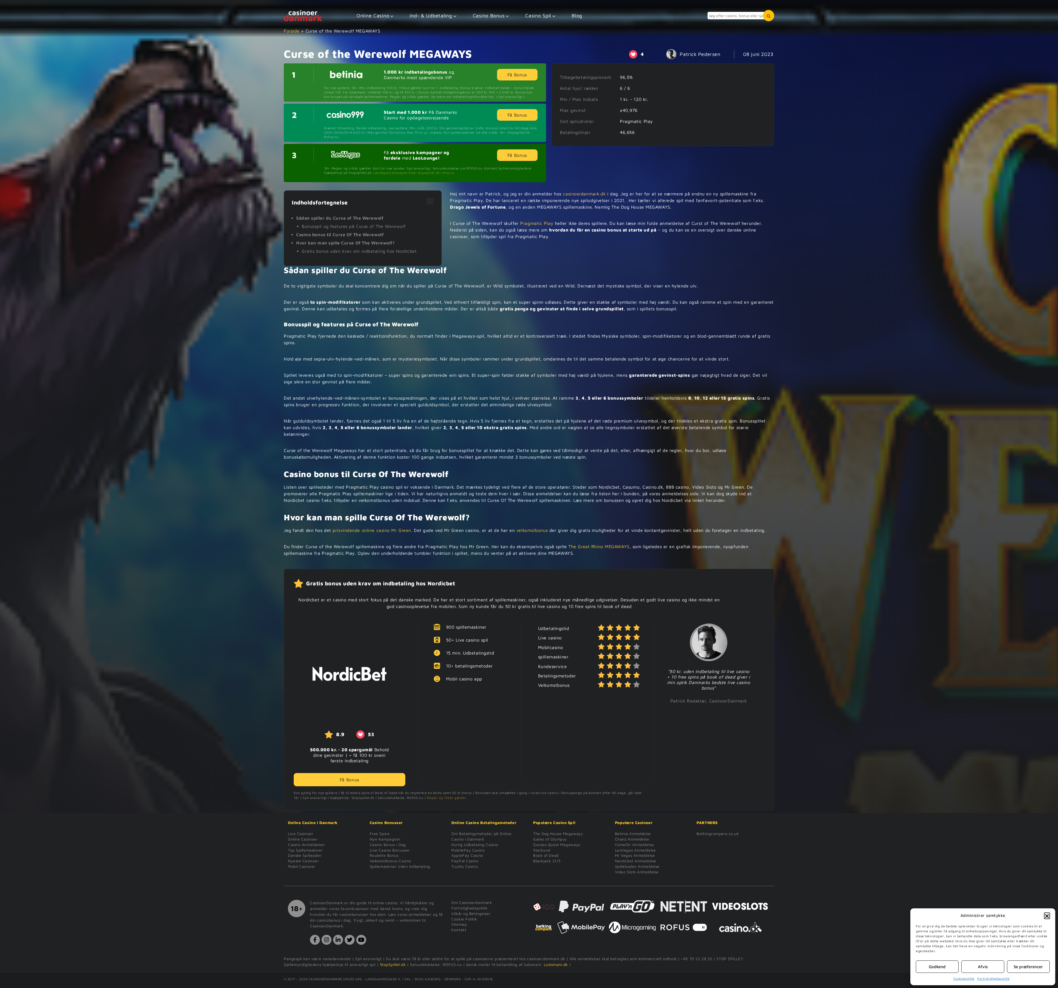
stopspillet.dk (429, 173)
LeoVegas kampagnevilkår (395, 173)
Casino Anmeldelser (306, 844)
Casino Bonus (489, 15)
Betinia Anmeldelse (633, 833)
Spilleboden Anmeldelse (637, 866)
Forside (291, 30)
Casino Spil (538, 15)
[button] (1047, 915)
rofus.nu (447, 173)
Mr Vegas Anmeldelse (635, 855)
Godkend (937, 966)
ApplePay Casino (467, 855)
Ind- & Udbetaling (431, 15)
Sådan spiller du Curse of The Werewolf (339, 218)
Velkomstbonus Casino (390, 860)
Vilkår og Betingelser (470, 913)
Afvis (983, 966)
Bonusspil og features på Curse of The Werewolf (354, 226)
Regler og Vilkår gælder (446, 798)
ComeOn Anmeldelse (634, 844)
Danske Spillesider (305, 855)
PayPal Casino (464, 860)
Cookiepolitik (964, 978)
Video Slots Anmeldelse (637, 871)
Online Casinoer (302, 839)
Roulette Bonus (384, 855)
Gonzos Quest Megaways (556, 844)
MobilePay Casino (468, 850)
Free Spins (380, 833)
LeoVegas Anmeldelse (635, 850)
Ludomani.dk (556, 964)
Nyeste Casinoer (303, 860)
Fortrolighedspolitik (993, 978)
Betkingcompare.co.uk (718, 833)
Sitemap (459, 924)
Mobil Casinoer (301, 866)
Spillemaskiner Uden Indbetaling (400, 866)
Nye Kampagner (385, 839)
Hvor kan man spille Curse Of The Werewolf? (345, 242)
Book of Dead (546, 855)
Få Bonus (517, 74)
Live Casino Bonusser (390, 850)
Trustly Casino (464, 866)
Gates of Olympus (550, 839)
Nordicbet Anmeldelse (635, 860)
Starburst (541, 850)
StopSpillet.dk (393, 964)
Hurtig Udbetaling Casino (474, 844)
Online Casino (373, 15)
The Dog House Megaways (558, 833)
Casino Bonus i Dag (388, 844)
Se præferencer (1028, 966)
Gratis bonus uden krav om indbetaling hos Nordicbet (359, 251)
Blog (577, 15)
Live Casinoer (300, 833)
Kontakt (458, 929)
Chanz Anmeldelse (632, 839)
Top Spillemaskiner (305, 850)
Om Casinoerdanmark (471, 902)
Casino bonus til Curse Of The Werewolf (340, 234)
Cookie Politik (464, 919)
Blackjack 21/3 (547, 860)
